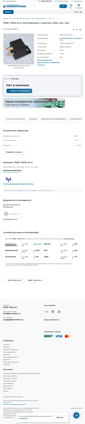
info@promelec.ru (12, 314)
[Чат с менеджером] (76, 415)
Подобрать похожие (14, 152)
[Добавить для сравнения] (76, 29)
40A (76, 140)
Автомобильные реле (11, 172)
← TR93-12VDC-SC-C (14, 280)
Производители (9, 352)
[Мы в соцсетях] (46, 311)
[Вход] (71, 5)
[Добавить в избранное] (73, 29)
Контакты (6, 347)
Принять (59, 417)
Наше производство (11, 362)
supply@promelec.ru (13, 320)
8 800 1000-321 (10, 307)
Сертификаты (8, 383)
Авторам (6, 364)
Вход (71, 8)
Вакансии (6, 359)
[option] (18, 48)
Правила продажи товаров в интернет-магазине (22, 373)
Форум (5, 391)
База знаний (7, 386)
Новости (6, 344)
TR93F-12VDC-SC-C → (36, 280)
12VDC (75, 136)
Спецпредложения (10, 357)
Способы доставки (10, 376)
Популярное (8, 388)
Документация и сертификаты (48, 62)
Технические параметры (15, 119)
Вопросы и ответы (10, 378)
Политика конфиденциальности (14, 404)
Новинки (6, 354)
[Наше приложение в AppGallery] (52, 325)
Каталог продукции (10, 349)
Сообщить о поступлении (19, 91)
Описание (41, 65)
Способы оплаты (9, 381)
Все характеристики (44, 60)
